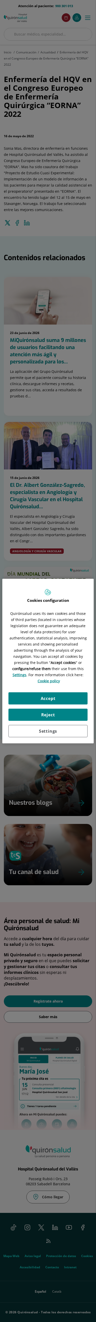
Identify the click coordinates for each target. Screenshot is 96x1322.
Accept (48, 698)
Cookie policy (49, 681)
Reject (48, 715)
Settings (48, 731)
